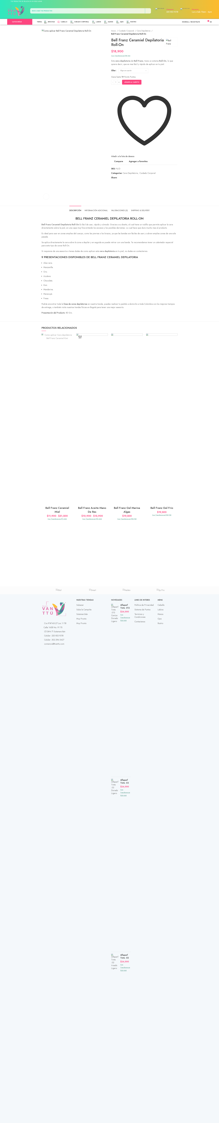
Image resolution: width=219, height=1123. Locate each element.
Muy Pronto (81, 618)
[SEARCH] (148, 10)
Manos (160, 614)
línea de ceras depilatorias (75, 304)
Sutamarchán (82, 614)
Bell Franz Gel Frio (161, 508)
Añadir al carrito (131, 82)
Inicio (113, 30)
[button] (141, 342)
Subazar (80, 605)
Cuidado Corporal (126, 30)
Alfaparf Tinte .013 (125, 606)
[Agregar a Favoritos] (71, 337)
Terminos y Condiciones (139, 616)
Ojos (160, 618)
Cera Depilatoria (144, 30)
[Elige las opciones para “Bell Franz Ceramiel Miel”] (71, 342)
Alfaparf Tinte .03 (124, 781)
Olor (113, 70)
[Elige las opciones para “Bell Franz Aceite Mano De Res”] (106, 342)
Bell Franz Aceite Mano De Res (92, 510)
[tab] (75, 209)
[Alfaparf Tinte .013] (115, 689)
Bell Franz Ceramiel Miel (57, 510)
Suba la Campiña (83, 609)
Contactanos (139, 621)
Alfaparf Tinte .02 (124, 956)
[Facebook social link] (196, 1)
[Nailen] (126, 590)
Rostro (160, 623)
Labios (160, 609)
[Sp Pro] (160, 590)
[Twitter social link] (199, 1)
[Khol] (59, 590)
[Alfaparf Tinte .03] (115, 864)
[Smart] (93, 590)
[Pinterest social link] (202, 1)
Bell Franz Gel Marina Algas (127, 510)
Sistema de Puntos (142, 609)
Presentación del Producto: (53, 312)
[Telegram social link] (207, 1)
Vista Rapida (71, 347)
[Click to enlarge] (46, 196)
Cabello (161, 605)
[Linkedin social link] (204, 1)
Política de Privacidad (144, 605)
